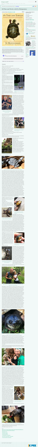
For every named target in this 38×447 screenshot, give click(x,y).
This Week (5, 3)
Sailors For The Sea (31, 32)
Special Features (11, 3)
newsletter (29, 31)
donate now (32, 25)
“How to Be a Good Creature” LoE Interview (7, 436)
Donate (24, 3)
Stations (17, 3)
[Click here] (31, 19)
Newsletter (27, 28)
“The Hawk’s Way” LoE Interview (6, 435)
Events (19, 3)
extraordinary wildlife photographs (30, 47)
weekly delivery (33, 29)
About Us (22, 3)
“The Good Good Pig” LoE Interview (6, 437)
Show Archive (7, 3)
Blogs (14, 3)
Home (2, 3)
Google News (17, 6)
